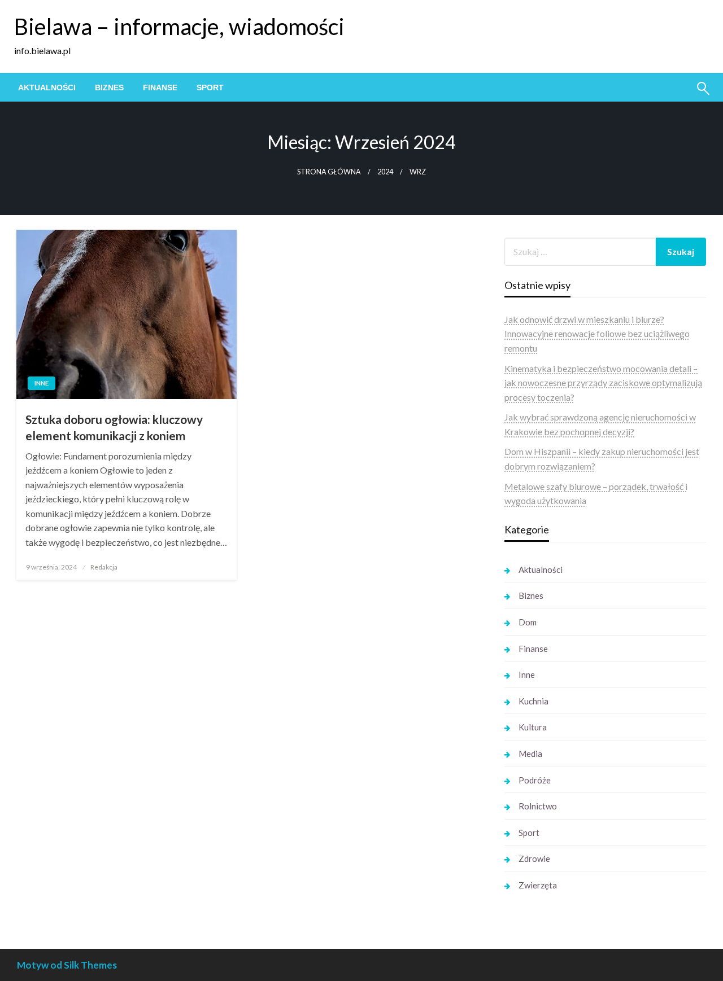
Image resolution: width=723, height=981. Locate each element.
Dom (528, 622)
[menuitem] (46, 87)
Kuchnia (533, 701)
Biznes (109, 87)
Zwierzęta (538, 885)
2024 (385, 172)
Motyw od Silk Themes (67, 965)
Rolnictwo (538, 806)
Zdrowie (534, 858)
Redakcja (103, 567)
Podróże (535, 780)
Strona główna (329, 172)
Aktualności (47, 87)
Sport (210, 87)
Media (530, 753)
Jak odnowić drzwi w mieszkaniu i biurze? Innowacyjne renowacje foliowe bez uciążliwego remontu (597, 333)
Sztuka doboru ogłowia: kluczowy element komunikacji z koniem (114, 427)
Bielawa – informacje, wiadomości (179, 26)
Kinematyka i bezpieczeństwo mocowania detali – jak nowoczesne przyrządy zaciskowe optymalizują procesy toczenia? (603, 382)
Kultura (533, 727)
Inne (41, 383)
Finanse (160, 87)
